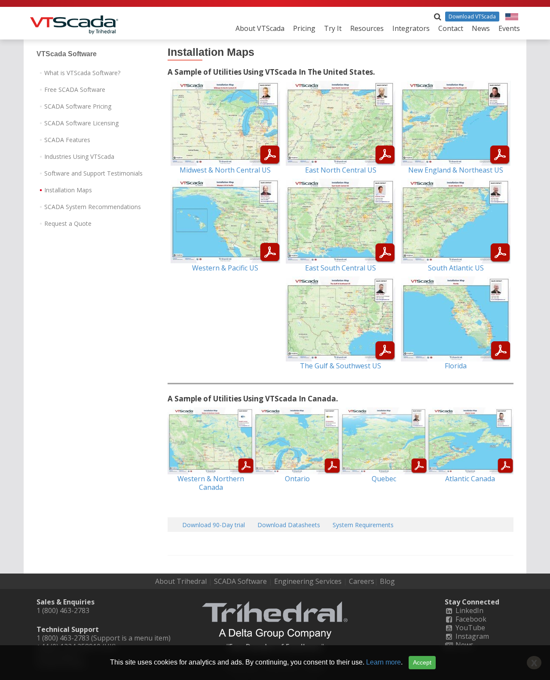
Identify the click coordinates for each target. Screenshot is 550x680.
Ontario (297, 478)
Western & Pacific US (225, 268)
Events (509, 28)
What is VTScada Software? (82, 73)
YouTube (469, 627)
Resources (367, 28)
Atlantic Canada (470, 478)
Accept (422, 662)
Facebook (470, 619)
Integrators (411, 28)
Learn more (383, 662)
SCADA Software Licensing (81, 123)
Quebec (384, 478)
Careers (361, 581)
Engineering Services (308, 581)
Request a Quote (68, 223)
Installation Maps (68, 190)
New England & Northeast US (455, 170)
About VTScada (259, 28)
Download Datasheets (288, 525)
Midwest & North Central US (225, 170)
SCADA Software (240, 581)
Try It (333, 28)
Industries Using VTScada (79, 156)
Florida (456, 365)
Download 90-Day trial (213, 525)
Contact (450, 28)
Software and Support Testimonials (93, 173)
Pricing (304, 28)
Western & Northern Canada (210, 483)
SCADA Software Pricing (77, 106)
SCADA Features (67, 140)
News (481, 28)
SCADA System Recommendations (92, 207)
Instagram (471, 636)
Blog (387, 581)
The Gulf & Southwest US (340, 365)
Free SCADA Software (74, 89)
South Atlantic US (456, 268)
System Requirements (363, 525)
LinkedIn (468, 610)
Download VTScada (472, 16)
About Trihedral (181, 581)
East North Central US (340, 170)
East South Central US (340, 268)
